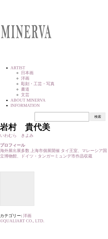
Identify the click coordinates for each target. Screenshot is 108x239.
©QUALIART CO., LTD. (22, 221)
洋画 (27, 215)
